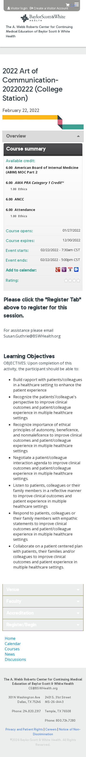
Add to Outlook (76, 269)
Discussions (15, 659)
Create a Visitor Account (51, 8)
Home (10, 638)
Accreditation (20, 613)
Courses (12, 649)
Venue (12, 589)
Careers (51, 729)
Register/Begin (21, 624)
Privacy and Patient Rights (24, 729)
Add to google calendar (57, 269)
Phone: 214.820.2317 (26, 711)
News (10, 654)
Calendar (13, 643)
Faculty (13, 601)
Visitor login (19, 8)
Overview (16, 136)
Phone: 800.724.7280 (60, 720)
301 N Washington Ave (24, 700)
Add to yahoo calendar (64, 269)
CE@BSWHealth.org (43, 688)
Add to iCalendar (70, 269)
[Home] (43, 15)
